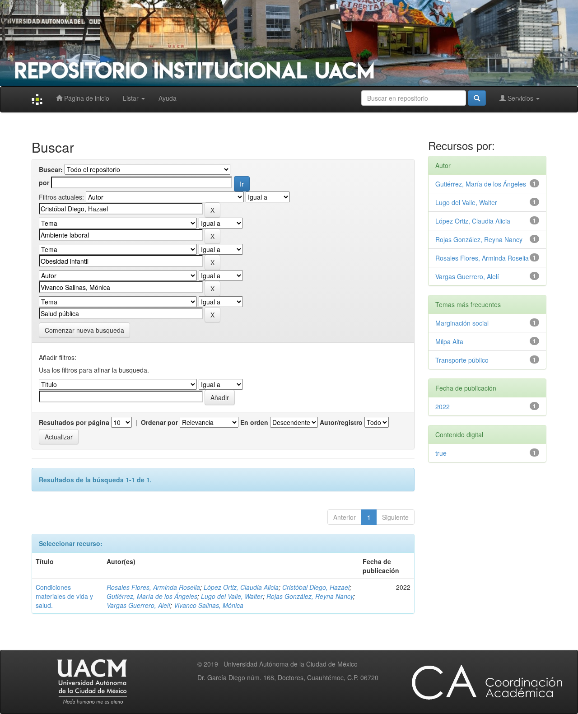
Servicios (520, 98)
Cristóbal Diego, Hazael (316, 587)
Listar (131, 98)
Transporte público (462, 359)
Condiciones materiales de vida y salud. (64, 596)
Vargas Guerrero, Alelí (138, 605)
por (44, 182)
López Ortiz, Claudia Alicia (241, 587)
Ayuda (167, 98)
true (441, 452)
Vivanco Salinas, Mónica (208, 605)
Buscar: (51, 169)
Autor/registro (341, 422)
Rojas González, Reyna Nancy (309, 596)
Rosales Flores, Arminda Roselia (153, 587)
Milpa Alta (449, 341)
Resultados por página (74, 422)
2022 (442, 406)
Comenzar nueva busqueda (84, 330)
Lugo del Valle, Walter (232, 596)
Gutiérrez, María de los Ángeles (152, 596)
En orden (254, 422)
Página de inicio (85, 98)
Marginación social (462, 322)
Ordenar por (159, 422)
